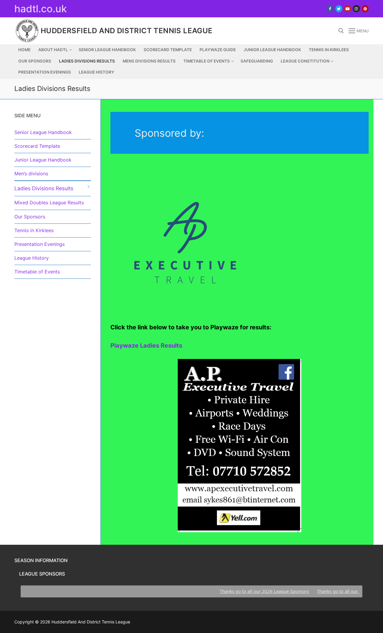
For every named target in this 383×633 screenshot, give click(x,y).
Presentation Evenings (39, 244)
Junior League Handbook (43, 160)
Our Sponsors (29, 217)
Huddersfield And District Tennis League (127, 30)
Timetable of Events (37, 272)
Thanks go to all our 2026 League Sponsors (255, 591)
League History (31, 258)
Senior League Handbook (43, 132)
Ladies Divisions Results (43, 188)
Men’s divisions (31, 173)
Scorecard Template (37, 146)
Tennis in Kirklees (34, 230)
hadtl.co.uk (40, 9)
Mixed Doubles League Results (49, 203)
